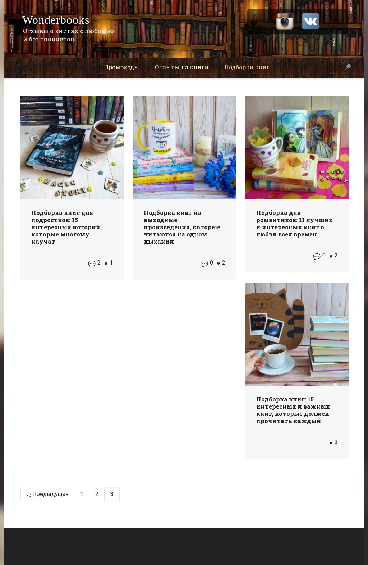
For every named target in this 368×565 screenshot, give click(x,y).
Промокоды (121, 67)
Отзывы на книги (181, 67)
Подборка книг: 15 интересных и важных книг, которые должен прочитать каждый (293, 409)
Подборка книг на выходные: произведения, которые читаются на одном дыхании (182, 227)
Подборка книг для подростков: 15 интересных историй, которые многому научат (66, 227)
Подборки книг (247, 67)
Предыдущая (49, 494)
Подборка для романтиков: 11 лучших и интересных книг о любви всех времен (294, 223)
